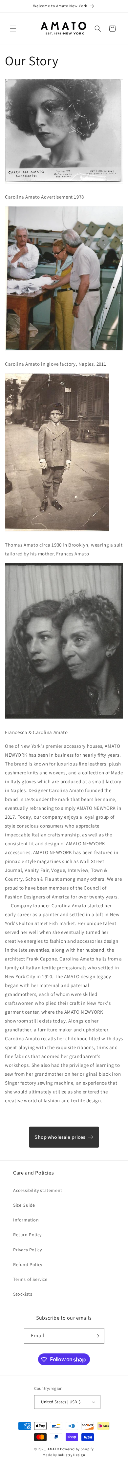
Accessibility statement (37, 1190)
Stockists (22, 1294)
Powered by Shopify (77, 1449)
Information (26, 1220)
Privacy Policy (27, 1250)
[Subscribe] (97, 1336)
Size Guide (24, 1205)
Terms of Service (30, 1279)
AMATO (53, 1449)
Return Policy (27, 1235)
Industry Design (71, 1455)
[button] (13, 28)
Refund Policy (27, 1264)
